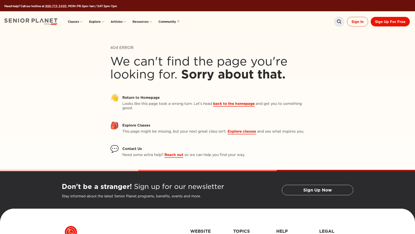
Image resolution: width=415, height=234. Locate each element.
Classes (73, 22)
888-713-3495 (56, 6)
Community (167, 22)
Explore (95, 22)
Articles (117, 22)
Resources (140, 22)
